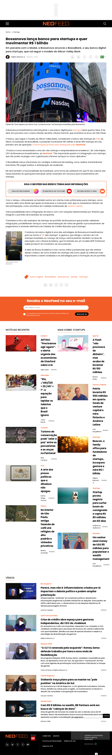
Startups (16, 32)
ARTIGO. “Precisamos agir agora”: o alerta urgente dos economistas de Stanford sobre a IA (49, 352)
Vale (98, 138)
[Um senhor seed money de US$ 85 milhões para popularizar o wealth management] (73, 541)
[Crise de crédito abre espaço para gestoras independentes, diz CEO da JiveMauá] (21, 623)
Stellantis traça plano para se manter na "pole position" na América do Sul (69, 681)
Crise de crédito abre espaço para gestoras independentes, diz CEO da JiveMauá (67, 621)
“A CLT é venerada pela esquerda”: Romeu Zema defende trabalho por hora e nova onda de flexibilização (70, 651)
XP (43, 235)
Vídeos (10, 577)
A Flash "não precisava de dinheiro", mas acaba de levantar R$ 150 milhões (99, 356)
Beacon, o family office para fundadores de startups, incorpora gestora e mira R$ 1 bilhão (100, 457)
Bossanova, (63, 276)
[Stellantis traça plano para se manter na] (21, 683)
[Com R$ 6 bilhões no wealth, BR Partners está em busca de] (21, 709)
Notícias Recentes (18, 330)
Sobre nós (47, 736)
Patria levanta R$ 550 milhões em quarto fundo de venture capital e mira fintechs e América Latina (100, 406)
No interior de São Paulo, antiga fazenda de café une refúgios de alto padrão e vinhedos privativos (47, 528)
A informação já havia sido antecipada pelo (58, 144)
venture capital (74, 206)
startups (77, 130)
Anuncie (56, 736)
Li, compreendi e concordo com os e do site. (47, 314)
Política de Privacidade (52, 741)
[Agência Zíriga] (96, 744)
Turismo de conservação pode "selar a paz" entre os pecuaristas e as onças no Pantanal (49, 442)
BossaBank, (50, 276)
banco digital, (36, 276)
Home (8, 32)
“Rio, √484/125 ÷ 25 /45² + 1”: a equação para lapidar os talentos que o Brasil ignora (47, 397)
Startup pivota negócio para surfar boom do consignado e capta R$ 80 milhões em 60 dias (100, 507)
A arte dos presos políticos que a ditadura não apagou (47, 480)
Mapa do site (48, 746)
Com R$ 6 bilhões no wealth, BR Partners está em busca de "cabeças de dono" (70, 707)
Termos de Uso (55, 313)
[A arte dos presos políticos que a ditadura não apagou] (21, 473)
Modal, (74, 276)
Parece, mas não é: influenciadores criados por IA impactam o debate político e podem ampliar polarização (71, 591)
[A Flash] (73, 343)
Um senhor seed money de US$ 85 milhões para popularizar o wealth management (101, 548)
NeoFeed (47, 153)
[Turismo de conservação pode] (21, 435)
